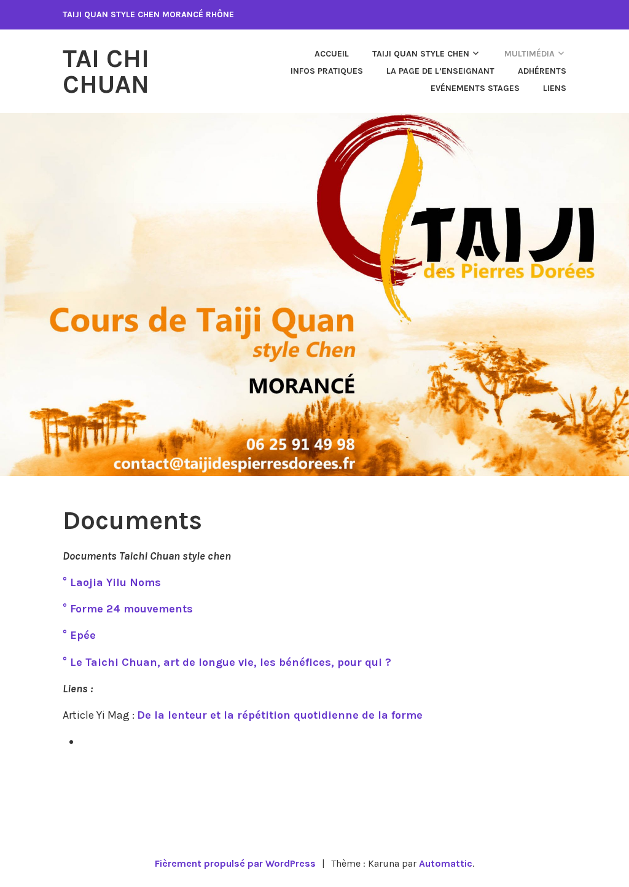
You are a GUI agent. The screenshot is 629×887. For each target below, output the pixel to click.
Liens (554, 88)
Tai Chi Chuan (106, 71)
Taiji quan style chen (420, 54)
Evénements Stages (475, 88)
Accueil (331, 54)
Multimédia (529, 54)
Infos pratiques (327, 71)
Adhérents (542, 71)
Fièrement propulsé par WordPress (235, 863)
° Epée (79, 635)
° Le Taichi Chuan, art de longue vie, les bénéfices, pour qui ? (227, 662)
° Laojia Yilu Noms (112, 582)
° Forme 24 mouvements (128, 608)
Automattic (445, 863)
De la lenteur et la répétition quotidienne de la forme (280, 715)
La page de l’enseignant (440, 71)
